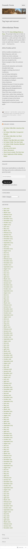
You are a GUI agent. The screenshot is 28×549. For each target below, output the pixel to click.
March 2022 (7, 279)
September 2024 (8, 242)
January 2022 (7, 283)
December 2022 (8, 260)
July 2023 (6, 252)
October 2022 (7, 264)
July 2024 (6, 246)
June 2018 (6, 365)
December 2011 (8, 459)
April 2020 (6, 325)
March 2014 (7, 423)
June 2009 (6, 516)
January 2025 (7, 234)
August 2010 (7, 489)
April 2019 (6, 349)
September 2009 (8, 509)
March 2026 (7, 212)
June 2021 (6, 297)
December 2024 (8, 236)
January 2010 (7, 503)
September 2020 (8, 315)
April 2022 (6, 277)
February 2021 (8, 305)
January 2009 (7, 526)
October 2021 (7, 289)
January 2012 (7, 457)
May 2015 (6, 405)
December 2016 (8, 387)
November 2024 (8, 238)
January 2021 (7, 307)
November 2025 (8, 220)
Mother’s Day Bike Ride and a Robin (14, 140)
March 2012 (7, 453)
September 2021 (8, 291)
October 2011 (7, 463)
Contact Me (5, 538)
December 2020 (8, 309)
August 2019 (7, 341)
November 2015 (8, 397)
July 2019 (6, 343)
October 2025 (7, 222)
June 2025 (6, 226)
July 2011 (6, 469)
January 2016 (7, 395)
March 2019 (7, 351)
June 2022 (6, 273)
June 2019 (6, 345)
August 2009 (7, 511)
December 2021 (8, 285)
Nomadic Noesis (8, 5)
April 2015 (6, 407)
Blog (3, 534)
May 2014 (6, 419)
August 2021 (7, 293)
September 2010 (8, 487)
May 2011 (6, 473)
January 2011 (7, 479)
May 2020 (6, 323)
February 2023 (8, 258)
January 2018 (7, 371)
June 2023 (6, 254)
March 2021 (7, 303)
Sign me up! (7, 182)
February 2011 (7, 477)
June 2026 (6, 208)
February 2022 (8, 281)
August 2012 (7, 443)
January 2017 (7, 385)
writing (23, 112)
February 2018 (8, 369)
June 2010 (6, 493)
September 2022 (8, 267)
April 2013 (6, 431)
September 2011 (8, 465)
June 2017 (6, 379)
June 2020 (6, 321)
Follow (4, 164)
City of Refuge (16, 113)
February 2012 (8, 455)
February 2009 (8, 524)
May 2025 (6, 228)
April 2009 (7, 520)
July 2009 (6, 514)
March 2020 (7, 327)
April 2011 (6, 475)
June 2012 (6, 447)
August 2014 (7, 415)
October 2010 (7, 485)
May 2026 (6, 210)
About (4, 541)
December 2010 (8, 481)
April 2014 (6, 421)
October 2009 (7, 507)
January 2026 (7, 216)
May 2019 (6, 347)
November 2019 (8, 335)
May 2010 (6, 495)
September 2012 (8, 441)
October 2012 (7, 439)
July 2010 (6, 491)
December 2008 (8, 528)
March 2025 (7, 230)
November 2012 (8, 437)
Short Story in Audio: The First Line (14, 152)
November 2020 (8, 311)
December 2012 (8, 435)
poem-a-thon (9, 115)
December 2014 (8, 411)
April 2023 (6, 256)
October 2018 (7, 359)
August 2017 (7, 377)
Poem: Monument (9, 150)
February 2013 (8, 433)
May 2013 (6, 429)
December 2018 (8, 355)
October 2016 (7, 391)
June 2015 (6, 403)
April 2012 (6, 451)
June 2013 (6, 427)
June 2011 (6, 471)
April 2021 (6, 301)
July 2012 (6, 445)
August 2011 (7, 467)
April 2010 (6, 497)
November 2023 (8, 248)
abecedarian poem (7, 113)
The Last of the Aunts (10, 148)
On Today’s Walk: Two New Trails (13, 142)
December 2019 (8, 333)
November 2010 (8, 483)
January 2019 (7, 353)
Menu (23, 5)
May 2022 (6, 275)
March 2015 (7, 409)
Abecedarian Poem (10, 27)
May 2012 (6, 449)
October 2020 (7, 313)
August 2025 (7, 224)
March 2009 (7, 522)
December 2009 (8, 505)
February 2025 (8, 232)
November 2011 (8, 461)
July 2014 (6, 417)
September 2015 (8, 401)
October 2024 (7, 240)
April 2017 (6, 381)
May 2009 (6, 518)
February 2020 (8, 329)
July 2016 (6, 393)
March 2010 (7, 499)
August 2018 (7, 363)
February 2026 (8, 214)
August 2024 (7, 244)
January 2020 (7, 331)
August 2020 (7, 317)
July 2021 (6, 295)
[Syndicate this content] (2, 124)
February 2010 (8, 501)
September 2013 (8, 425)
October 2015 (7, 399)
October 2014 (7, 413)
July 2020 (6, 319)
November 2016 (8, 389)
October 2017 (7, 375)
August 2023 (7, 250)
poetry (19, 112)
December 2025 (8, 218)
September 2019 (8, 339)
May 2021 (6, 299)
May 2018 (6, 367)
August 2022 (7, 269)
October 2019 (7, 337)
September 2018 (8, 361)
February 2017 (8, 383)
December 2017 (8, 373)
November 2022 (8, 262)
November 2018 (8, 357)
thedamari (6, 112)
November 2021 (8, 287)
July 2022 (6, 271)
